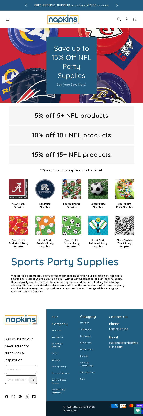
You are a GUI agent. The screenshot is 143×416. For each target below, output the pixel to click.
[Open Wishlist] (137, 410)
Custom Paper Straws (59, 381)
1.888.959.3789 (118, 329)
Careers (56, 360)
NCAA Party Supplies (18, 205)
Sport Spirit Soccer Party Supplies (71, 243)
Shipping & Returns (57, 345)
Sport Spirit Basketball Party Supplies (18, 243)
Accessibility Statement (58, 391)
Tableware (85, 329)
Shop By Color (87, 372)
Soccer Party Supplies (98, 205)
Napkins (84, 322)
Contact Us (57, 337)
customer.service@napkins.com (123, 344)
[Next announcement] (117, 5)
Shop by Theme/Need (87, 364)
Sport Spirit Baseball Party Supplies (45, 243)
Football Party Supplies (71, 205)
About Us (56, 330)
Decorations (86, 349)
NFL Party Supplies (45, 205)
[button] (7, 19)
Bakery (84, 356)
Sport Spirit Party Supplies (124, 205)
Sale (82, 379)
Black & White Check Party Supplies (125, 243)
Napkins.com (70, 410)
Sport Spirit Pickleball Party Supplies (98, 243)
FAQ (54, 353)
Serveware (85, 342)
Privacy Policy (59, 366)
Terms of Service (60, 373)
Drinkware (85, 336)
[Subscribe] (32, 380)
